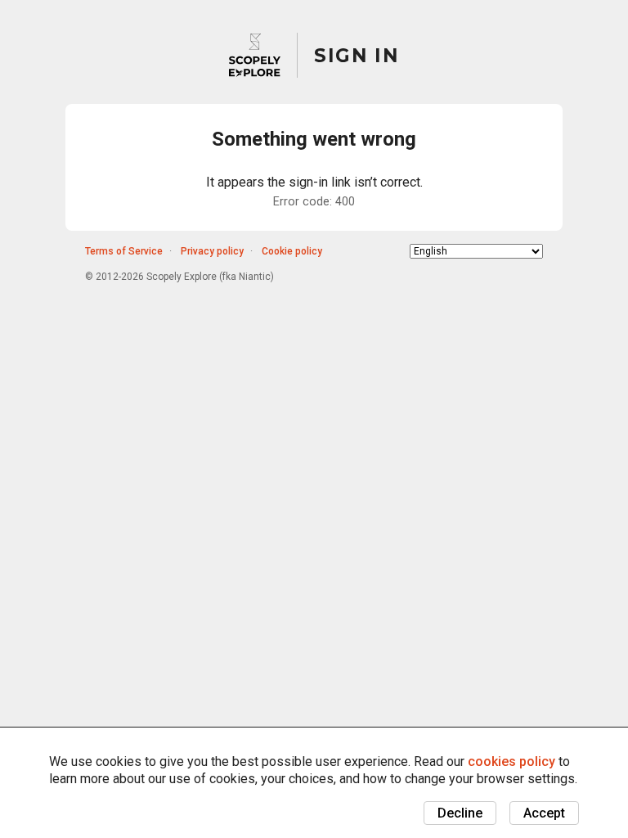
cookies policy (511, 761)
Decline (459, 813)
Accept (544, 813)
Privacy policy (212, 251)
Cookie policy (292, 251)
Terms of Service (124, 251)
